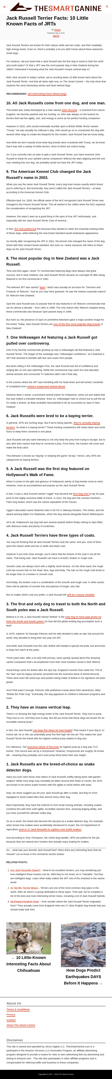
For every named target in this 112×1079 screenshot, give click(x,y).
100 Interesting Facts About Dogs (47, 93)
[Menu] (4, 7)
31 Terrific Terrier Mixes (24, 888)
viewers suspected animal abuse (46, 386)
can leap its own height (52, 730)
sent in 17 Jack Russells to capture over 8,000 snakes (50, 829)
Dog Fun (56, 36)
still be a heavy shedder (81, 594)
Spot (42, 287)
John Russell (69, 110)
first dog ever (81, 493)
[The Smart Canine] (55, 7)
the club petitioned (25, 229)
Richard (57, 30)
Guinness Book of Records (43, 747)
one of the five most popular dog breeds (76, 324)
